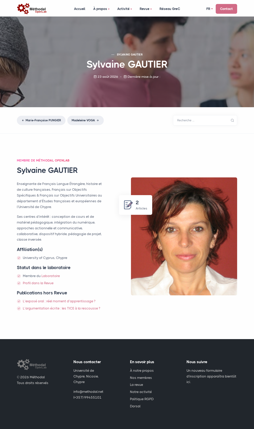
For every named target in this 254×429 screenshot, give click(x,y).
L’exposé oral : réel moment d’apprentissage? (59, 301)
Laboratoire (50, 276)
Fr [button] (208, 9)
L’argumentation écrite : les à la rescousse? (61, 308)
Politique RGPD (142, 399)
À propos (100, 9)
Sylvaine (130, 54)
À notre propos (142, 371)
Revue (144, 9)
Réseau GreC (170, 9)
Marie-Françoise (43, 120)
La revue (136, 385)
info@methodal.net (88, 392)
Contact (226, 9)
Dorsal (135, 406)
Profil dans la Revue (38, 283)
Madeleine (83, 120)
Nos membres (141, 378)
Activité (123, 9)
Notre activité (141, 392)
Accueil (79, 9)
